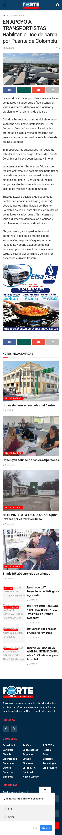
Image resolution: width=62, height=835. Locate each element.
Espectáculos (11, 607)
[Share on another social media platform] (52, 90)
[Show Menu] (4, 5)
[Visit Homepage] (31, 5)
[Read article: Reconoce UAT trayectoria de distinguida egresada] (14, 594)
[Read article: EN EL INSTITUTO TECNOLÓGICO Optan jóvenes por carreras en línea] (31, 490)
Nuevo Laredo (17, 15)
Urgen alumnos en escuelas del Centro (29, 405)
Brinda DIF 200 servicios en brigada (26, 573)
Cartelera (8, 750)
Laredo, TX (29, 767)
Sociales (48, 758)
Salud (46, 754)
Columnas (8, 763)
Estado (8, 588)
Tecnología (49, 763)
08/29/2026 (9, 410)
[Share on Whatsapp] (24, 90)
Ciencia (7, 754)
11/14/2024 (8, 48)
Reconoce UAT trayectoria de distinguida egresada (43, 591)
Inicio (5, 15)
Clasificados (10, 758)
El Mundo (8, 776)
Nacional (28, 772)
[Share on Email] (39, 90)
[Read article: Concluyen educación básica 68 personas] (31, 436)
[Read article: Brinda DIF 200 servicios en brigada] (31, 549)
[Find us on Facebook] (6, 729)
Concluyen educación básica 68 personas (31, 460)
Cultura (7, 767)
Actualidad (9, 745)
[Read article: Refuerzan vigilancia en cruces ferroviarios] (14, 635)
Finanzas (28, 763)
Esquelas (28, 754)
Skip (35, 828)
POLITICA (48, 745)
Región (47, 750)
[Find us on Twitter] (14, 729)
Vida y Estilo (50, 767)
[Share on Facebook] (9, 90)
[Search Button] (57, 5)
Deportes (8, 772)
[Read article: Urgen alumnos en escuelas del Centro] (31, 381)
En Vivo (27, 745)
